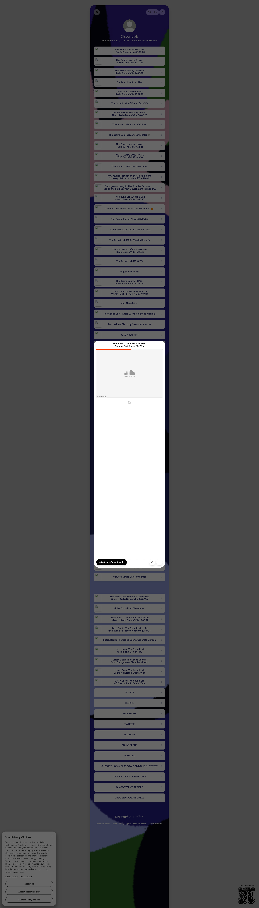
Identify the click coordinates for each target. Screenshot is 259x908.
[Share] (152, 562)
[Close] (159, 562)
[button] (129, 454)
